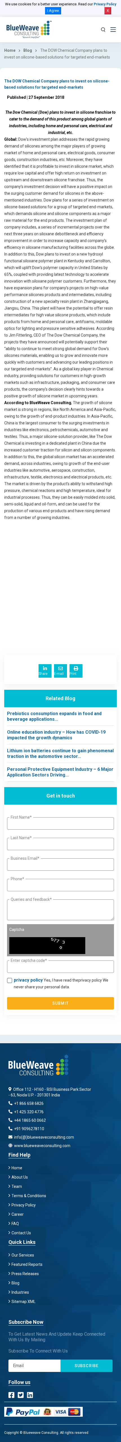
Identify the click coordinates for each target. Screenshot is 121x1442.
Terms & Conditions (29, 1196)
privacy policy (28, 980)
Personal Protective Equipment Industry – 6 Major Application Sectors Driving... (60, 772)
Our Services (23, 1255)
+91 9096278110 (28, 1129)
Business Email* (25, 858)
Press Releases (25, 1273)
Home (9, 50)
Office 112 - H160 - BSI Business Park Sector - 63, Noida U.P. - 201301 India (49, 1092)
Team (17, 1186)
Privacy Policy (105, 4)
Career (18, 1214)
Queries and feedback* (31, 899)
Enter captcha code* (29, 960)
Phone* (17, 879)
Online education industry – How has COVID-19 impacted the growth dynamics (56, 734)
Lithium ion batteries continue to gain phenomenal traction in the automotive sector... (60, 753)
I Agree (53, 10)
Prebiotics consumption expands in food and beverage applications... (54, 716)
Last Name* (21, 838)
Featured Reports (27, 1264)
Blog (27, 50)
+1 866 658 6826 (28, 1103)
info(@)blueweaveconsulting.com (43, 1137)
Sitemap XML (23, 1301)
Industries (20, 1292)
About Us (20, 1177)
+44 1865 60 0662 (29, 1120)
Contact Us (21, 1233)
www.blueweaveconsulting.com (41, 1145)
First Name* (21, 817)
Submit (60, 1003)
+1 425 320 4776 (28, 1112)
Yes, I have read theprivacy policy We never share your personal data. (61, 983)
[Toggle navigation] (113, 29)
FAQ (15, 1223)
